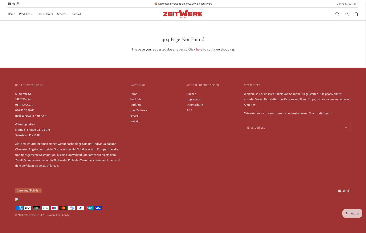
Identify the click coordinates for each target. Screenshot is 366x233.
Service (61, 14)
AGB (189, 110)
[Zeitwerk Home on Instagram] (18, 3)
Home (11, 14)
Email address (256, 123)
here (199, 49)
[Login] (346, 14)
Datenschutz (195, 105)
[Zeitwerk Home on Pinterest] (13, 3)
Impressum (194, 99)
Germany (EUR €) (346, 3)
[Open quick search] (337, 14)
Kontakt (76, 14)
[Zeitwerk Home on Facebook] (9, 3)
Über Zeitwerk (45, 14)
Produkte (24, 14)
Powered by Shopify (58, 215)
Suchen (191, 94)
